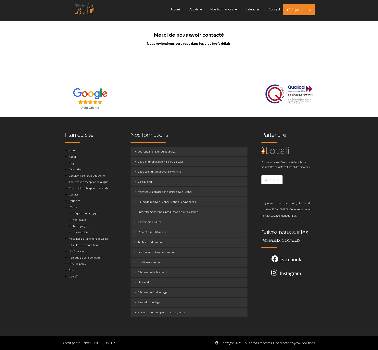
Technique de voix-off (150, 242)
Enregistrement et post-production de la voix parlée (168, 212)
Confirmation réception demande (88, 188)
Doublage (74, 201)
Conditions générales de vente (87, 175)
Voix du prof (145, 181)
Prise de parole (78, 264)
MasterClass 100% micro (152, 232)
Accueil (73, 150)
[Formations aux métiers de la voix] (84, 9)
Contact (73, 194)
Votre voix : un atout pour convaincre (159, 171)
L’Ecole (73, 207)
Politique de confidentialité (85, 257)
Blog (71, 163)
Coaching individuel (149, 222)
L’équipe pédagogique (86, 213)
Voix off (73, 276)
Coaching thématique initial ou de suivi (160, 161)
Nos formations (78, 251)
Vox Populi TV (81, 232)
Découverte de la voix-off (152, 272)
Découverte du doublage (152, 292)
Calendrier (75, 169)
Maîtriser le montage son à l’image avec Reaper (165, 192)
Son (71, 270)
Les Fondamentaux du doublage (156, 151)
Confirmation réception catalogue (88, 182)
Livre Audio (144, 282)
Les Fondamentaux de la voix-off (156, 252)
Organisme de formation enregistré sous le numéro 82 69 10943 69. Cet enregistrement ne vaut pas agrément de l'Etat (286, 209)
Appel (72, 156)
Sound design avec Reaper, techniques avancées (167, 202)
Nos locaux (79, 220)
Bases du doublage (149, 302)
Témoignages (80, 226)
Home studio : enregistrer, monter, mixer (161, 312)
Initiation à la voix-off (149, 262)
